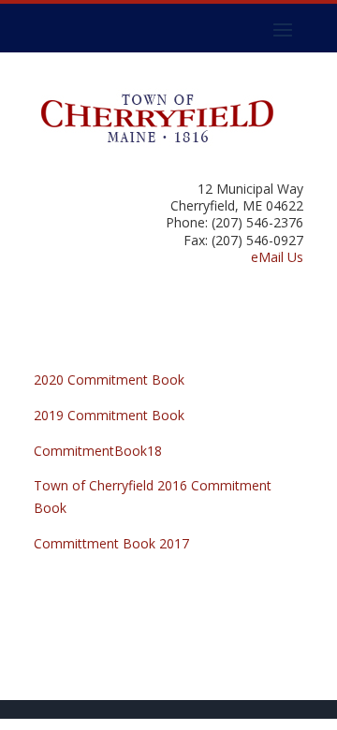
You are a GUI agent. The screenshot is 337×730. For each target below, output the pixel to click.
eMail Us (277, 257)
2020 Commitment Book (109, 379)
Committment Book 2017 (111, 543)
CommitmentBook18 (98, 451)
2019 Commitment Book (109, 415)
